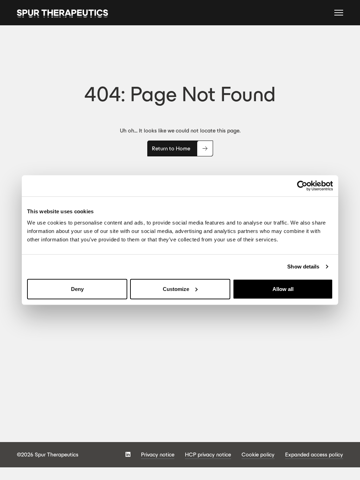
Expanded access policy (314, 455)
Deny (77, 289)
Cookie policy (258, 455)
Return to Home (171, 148)
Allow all (283, 289)
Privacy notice (157, 455)
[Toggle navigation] (338, 14)
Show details (303, 267)
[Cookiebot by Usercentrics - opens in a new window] (302, 186)
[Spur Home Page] (62, 13)
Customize (176, 289)
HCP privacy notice (208, 455)
